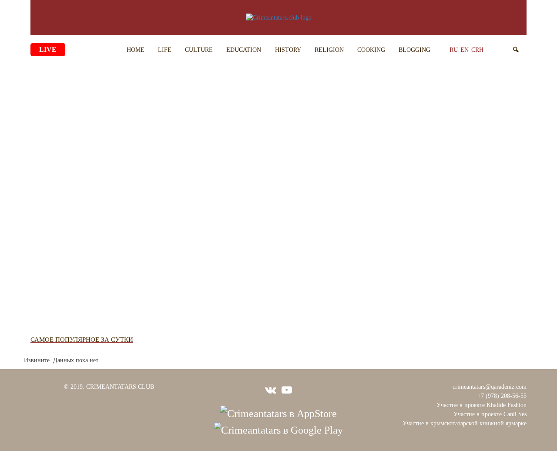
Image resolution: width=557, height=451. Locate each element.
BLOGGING (414, 50)
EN (464, 50)
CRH (477, 50)
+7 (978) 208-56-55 (502, 396)
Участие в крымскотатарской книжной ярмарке (465, 423)
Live (48, 49)
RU (454, 50)
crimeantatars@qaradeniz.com (490, 387)
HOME (135, 50)
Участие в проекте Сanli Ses (490, 414)
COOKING (371, 50)
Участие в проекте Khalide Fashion (481, 405)
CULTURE (199, 50)
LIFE (164, 50)
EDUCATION (243, 50)
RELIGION (329, 50)
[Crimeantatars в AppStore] (278, 412)
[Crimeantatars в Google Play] (278, 429)
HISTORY (288, 50)
